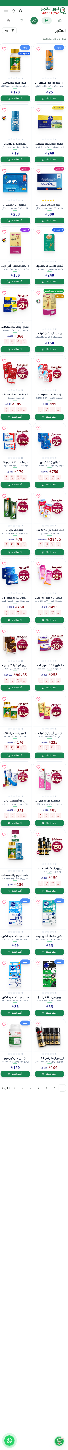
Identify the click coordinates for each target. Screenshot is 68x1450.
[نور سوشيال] (34, 20)
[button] (38, 48)
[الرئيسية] (60, 20)
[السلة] (13, 11)
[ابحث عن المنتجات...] (20, 11)
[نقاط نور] (8, 20)
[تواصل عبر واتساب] (9, 1440)
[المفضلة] (21, 20)
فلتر (7, 30)
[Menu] (6, 11)
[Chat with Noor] (59, 1441)
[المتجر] (47, 20)
